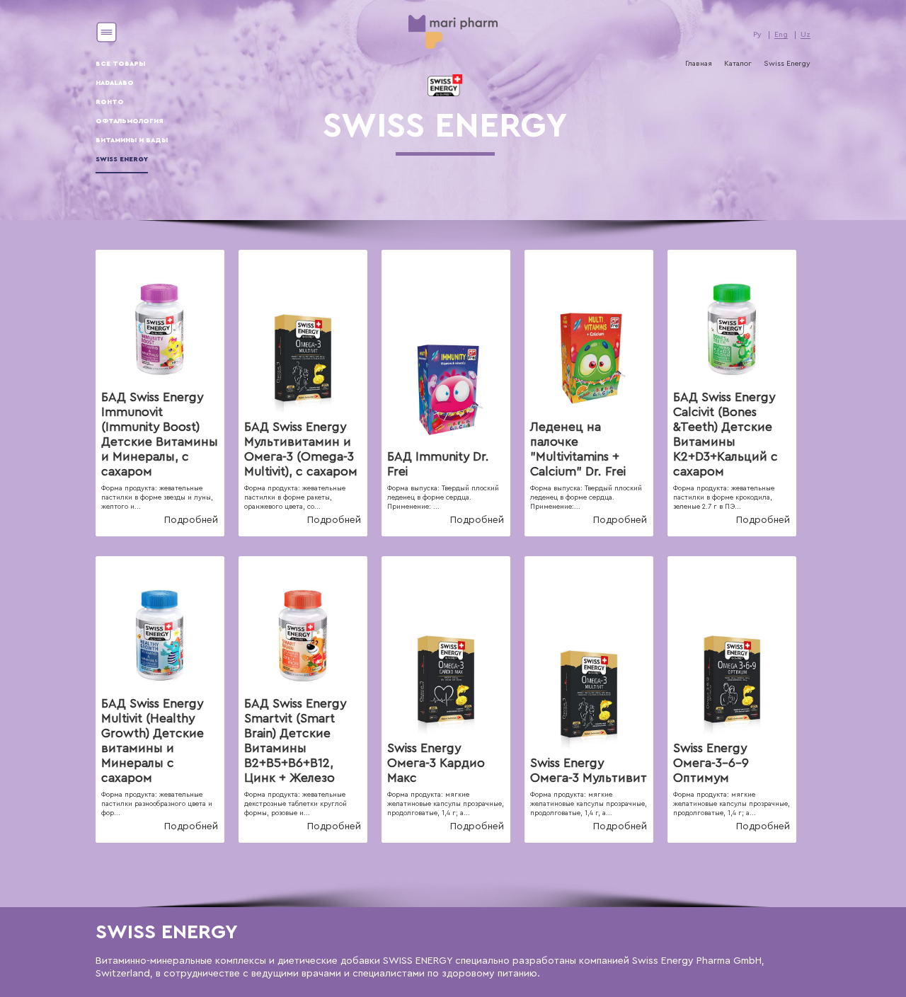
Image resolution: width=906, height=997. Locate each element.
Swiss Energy (122, 159)
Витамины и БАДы (132, 140)
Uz (805, 34)
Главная (698, 63)
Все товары (120, 63)
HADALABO (115, 82)
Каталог (738, 63)
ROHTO (110, 101)
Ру (757, 34)
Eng (781, 34)
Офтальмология (130, 121)
